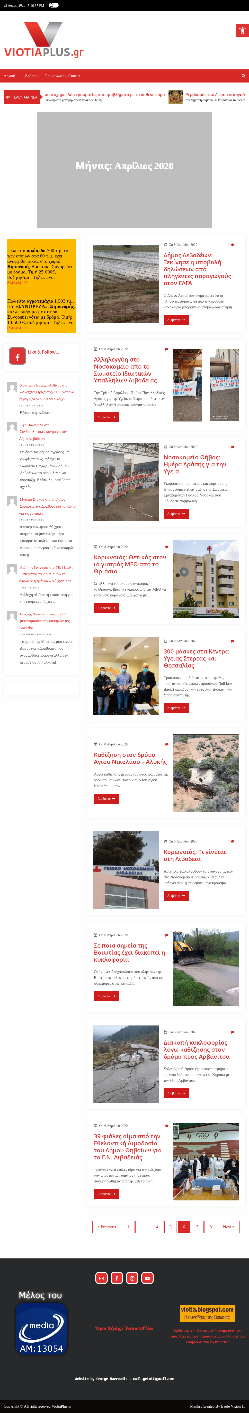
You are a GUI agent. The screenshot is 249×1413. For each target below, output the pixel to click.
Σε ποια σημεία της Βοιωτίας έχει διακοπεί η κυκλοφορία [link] (129, 952)
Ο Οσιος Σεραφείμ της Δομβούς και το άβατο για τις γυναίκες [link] (47, 506)
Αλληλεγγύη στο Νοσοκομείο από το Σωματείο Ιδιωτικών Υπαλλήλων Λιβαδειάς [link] (125, 370)
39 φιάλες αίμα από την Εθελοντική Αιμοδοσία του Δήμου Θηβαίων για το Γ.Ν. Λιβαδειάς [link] (128, 1147)
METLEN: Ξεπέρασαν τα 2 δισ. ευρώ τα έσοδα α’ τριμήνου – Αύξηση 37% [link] (46, 574)
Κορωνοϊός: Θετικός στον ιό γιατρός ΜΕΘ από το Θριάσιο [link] (130, 564)
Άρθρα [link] (30, 76)
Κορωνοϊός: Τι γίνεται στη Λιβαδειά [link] (195, 855)
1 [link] (128, 1226)
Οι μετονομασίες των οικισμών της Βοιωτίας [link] (44, 621)
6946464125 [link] (17, 283)
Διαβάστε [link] (173, 320)
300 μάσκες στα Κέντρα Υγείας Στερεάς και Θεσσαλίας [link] (196, 658)
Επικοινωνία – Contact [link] (62, 76)
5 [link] (170, 1226)
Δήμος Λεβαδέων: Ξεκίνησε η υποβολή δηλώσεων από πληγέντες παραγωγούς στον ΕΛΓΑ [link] (197, 269)
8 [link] (211, 1226)
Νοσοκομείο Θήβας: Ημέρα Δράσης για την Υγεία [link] (195, 464)
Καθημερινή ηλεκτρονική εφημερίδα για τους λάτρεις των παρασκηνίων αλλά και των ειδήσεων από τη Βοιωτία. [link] (207, 1336)
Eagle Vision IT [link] (233, 1406)
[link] (242, 30)
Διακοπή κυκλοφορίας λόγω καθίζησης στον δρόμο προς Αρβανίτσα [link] (197, 1049)
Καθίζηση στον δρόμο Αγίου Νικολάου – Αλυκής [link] (130, 758)
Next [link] (227, 1226)
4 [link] (157, 1226)
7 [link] (197, 1226)
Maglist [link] (196, 1406)
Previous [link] (108, 1226)
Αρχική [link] (9, 76)
